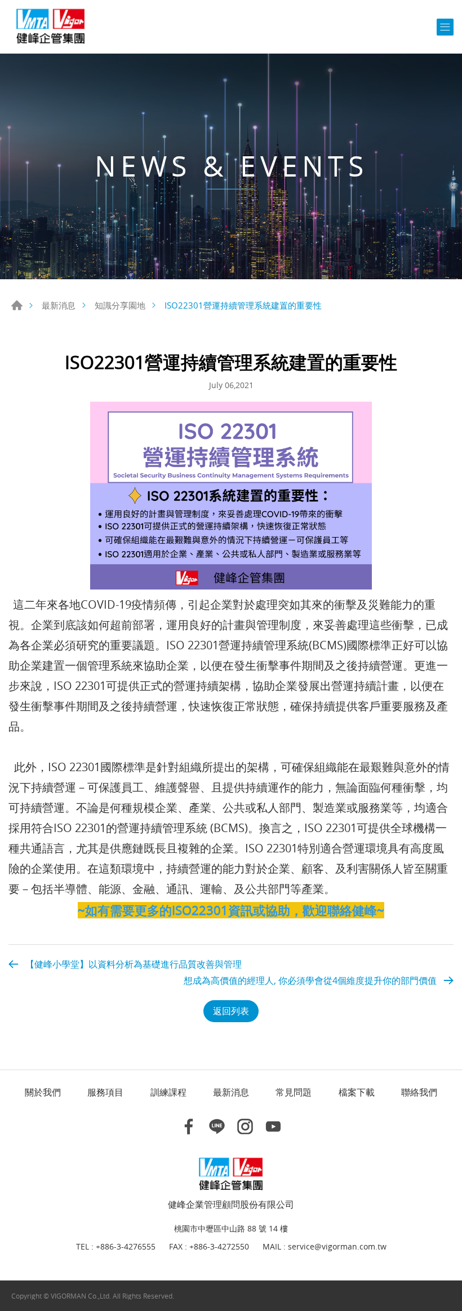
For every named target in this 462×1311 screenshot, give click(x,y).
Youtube (273, 1126)
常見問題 (294, 1092)
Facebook (188, 1126)
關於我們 (43, 1092)
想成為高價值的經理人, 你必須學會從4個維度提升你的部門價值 (310, 980)
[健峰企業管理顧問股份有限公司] (50, 27)
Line (216, 1126)
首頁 (17, 305)
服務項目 (105, 1092)
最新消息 (58, 305)
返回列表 (231, 1011)
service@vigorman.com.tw (337, 1247)
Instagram (245, 1126)
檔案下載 (357, 1092)
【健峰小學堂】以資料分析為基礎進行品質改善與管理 (133, 964)
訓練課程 (168, 1092)
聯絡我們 (419, 1092)
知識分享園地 (120, 305)
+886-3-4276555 (126, 1247)
